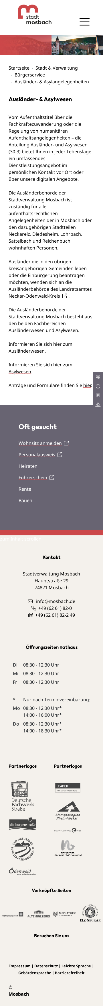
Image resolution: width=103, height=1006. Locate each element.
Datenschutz (46, 965)
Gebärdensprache (34, 972)
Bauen (25, 500)
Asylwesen (20, 371)
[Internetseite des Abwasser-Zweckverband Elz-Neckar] (90, 913)
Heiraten (28, 466)
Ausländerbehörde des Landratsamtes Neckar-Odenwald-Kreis (50, 292)
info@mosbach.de (55, 601)
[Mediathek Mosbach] (64, 914)
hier (87, 385)
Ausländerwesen (27, 351)
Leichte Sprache (76, 965)
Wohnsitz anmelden (40, 443)
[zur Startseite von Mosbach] (30, 14)
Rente (25, 489)
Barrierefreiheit (70, 972)
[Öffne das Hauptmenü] (84, 22)
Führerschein (33, 477)
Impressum (20, 965)
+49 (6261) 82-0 (55, 608)
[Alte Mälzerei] (38, 913)
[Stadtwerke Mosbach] (13, 914)
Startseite (19, 68)
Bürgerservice (30, 75)
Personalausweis (37, 454)
